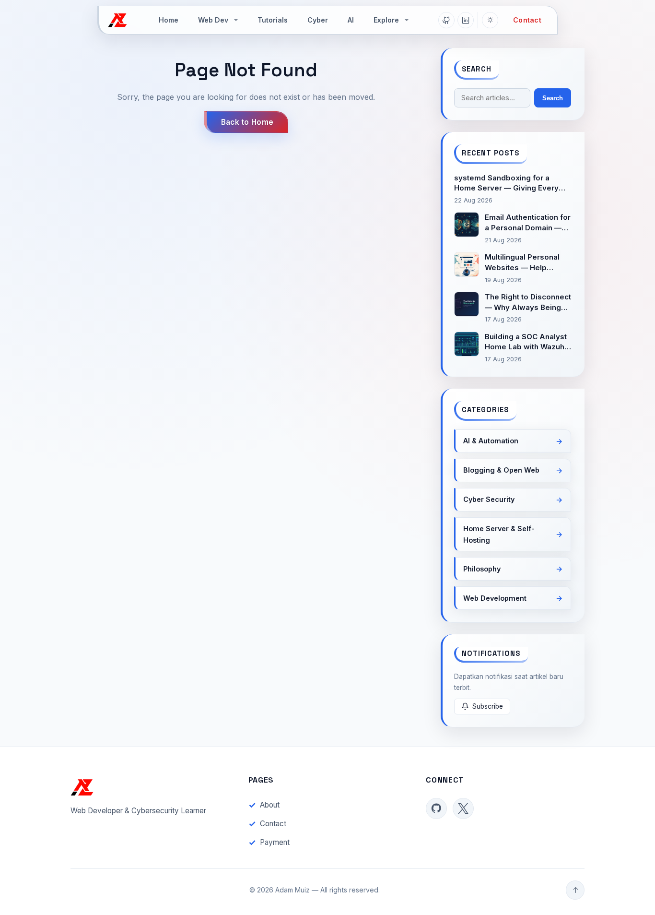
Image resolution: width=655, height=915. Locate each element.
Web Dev (213, 20)
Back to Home (247, 122)
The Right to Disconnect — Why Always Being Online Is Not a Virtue (528, 302)
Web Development (494, 598)
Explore (386, 20)
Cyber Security (489, 499)
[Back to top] (575, 890)
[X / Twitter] (463, 808)
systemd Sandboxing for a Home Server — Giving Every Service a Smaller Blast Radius (508, 183)
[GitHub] (446, 20)
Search (552, 98)
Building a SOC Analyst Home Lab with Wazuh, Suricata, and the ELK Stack (526, 342)
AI (351, 20)
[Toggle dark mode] (490, 20)
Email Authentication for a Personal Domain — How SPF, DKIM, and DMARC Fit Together (528, 223)
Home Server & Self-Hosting (499, 534)
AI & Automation (490, 441)
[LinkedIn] (465, 20)
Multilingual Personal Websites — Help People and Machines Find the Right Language (524, 262)
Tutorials (272, 20)
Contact (527, 20)
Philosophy (482, 569)
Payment (275, 842)
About (270, 804)
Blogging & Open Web (501, 470)
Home (168, 20)
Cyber (317, 20)
